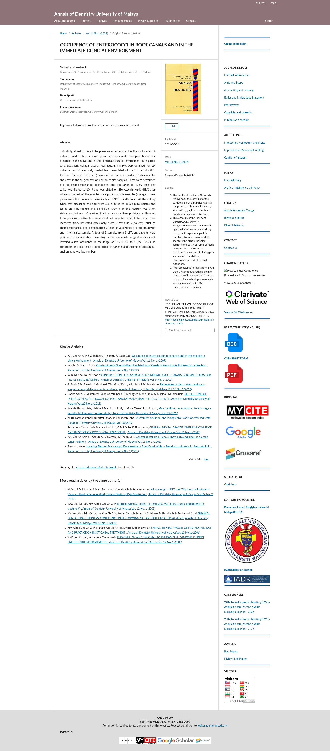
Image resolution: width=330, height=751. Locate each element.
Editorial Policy (232, 180)
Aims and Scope (233, 82)
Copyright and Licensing (238, 112)
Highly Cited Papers (235, 659)
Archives (102, 21)
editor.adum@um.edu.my (212, 725)
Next (206, 459)
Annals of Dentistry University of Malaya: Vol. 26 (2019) (100, 423)
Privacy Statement (148, 21)
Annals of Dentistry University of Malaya (96, 14)
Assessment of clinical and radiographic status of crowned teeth (173, 418)
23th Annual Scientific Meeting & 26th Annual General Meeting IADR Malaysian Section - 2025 (247, 624)
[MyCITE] (165, 743)
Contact (191, 21)
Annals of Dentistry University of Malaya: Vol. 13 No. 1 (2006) (163, 432)
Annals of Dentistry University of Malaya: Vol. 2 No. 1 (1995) (103, 451)
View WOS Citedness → (238, 312)
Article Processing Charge (239, 210)
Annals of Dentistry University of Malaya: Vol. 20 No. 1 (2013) (155, 389)
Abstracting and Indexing (239, 90)
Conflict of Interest (235, 157)
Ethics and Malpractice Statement (244, 97)
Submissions (173, 21)
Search (269, 21)
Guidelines (230, 484)
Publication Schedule (236, 120)
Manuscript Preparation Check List (244, 143)
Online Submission (235, 44)
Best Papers (231, 651)
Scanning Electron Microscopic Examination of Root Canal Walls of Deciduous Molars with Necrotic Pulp (148, 446)
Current (86, 21)
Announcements (122, 21)
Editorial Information (236, 75)
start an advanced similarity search (96, 467)
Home (63, 33)
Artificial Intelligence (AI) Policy (242, 188)
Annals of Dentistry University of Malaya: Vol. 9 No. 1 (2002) (103, 370)
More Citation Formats (180, 330)
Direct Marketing (234, 225)
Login (273, 3)
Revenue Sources (234, 218)
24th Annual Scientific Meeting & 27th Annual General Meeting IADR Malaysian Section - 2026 (247, 607)
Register (260, 3)
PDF (173, 126)
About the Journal (64, 21)
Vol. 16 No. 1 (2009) (97, 33)
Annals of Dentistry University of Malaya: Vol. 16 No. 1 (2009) (129, 360)
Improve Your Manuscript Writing (244, 150)
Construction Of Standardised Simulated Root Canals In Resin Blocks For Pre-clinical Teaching (151, 365)
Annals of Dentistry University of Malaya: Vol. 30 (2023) (145, 413)
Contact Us (230, 248)
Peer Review (231, 105)
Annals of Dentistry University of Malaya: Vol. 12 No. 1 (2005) (118, 508)
